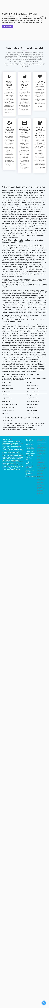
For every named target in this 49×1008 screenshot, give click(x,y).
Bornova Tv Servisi (41, 450)
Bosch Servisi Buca (41, 488)
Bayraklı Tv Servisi (41, 465)
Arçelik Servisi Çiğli (41, 468)
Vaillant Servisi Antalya (41, 467)
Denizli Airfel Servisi (41, 453)
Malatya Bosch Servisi (41, 447)
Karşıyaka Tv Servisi (41, 448)
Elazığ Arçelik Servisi (41, 451)
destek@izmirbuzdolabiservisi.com (32, 476)
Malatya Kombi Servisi (41, 461)
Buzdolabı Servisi (32, 48)
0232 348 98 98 (8, 26)
